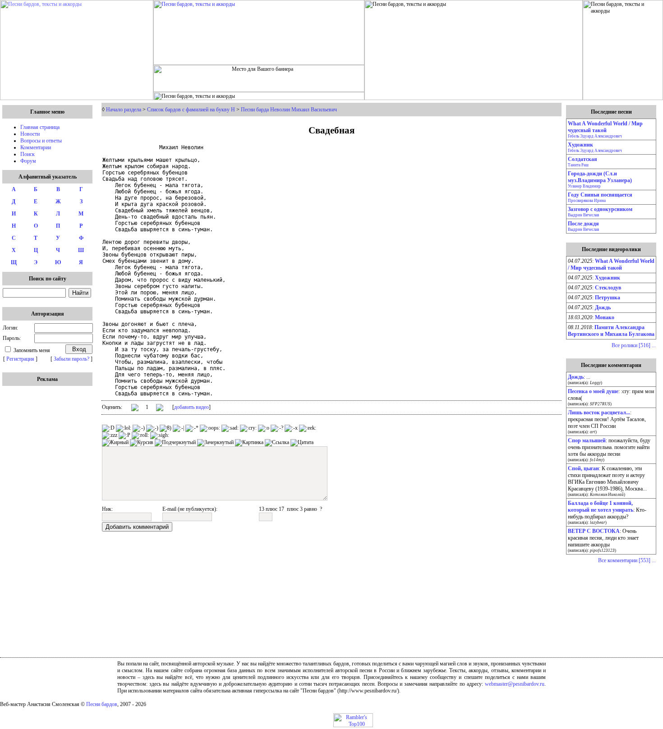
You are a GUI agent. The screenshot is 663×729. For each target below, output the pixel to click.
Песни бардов (101, 704)
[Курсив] (141, 442)
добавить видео (191, 407)
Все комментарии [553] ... (627, 560)
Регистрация (20, 359)
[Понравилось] (134, 409)
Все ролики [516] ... (634, 345)
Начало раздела (123, 109)
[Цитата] (301, 442)
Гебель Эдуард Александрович (595, 136)
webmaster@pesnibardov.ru (514, 684)
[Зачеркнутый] (215, 442)
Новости (30, 134)
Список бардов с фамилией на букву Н (191, 109)
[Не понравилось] (159, 408)
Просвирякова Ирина (587, 200)
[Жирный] (115, 442)
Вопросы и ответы (41, 141)
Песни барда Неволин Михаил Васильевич (289, 109)
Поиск (27, 154)
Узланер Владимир (584, 186)
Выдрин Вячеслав (583, 215)
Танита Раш (578, 165)
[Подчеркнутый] (175, 442)
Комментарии (35, 147)
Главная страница (40, 127)
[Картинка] (249, 442)
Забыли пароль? (71, 359)
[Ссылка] (277, 442)
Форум (28, 161)
